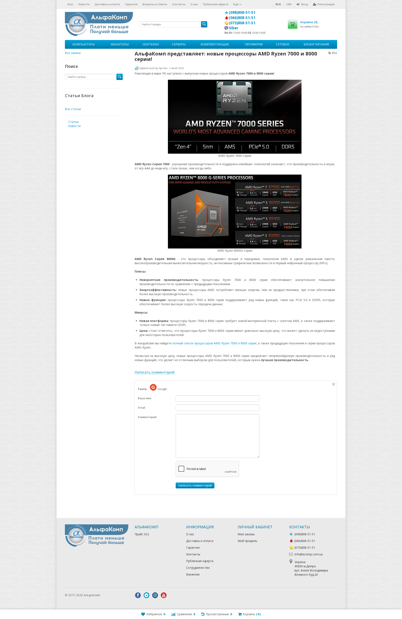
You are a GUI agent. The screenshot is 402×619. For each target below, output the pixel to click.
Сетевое (282, 44)
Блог (70, 4)
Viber (233, 27)
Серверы (179, 44)
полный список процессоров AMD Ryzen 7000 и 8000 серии (214, 343)
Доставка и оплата (107, 4)
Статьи (73, 122)
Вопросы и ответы (155, 4)
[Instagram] (155, 595)
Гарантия (131, 4)
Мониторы (120, 44)
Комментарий (147, 417)
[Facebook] (138, 595)
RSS (334, 53)
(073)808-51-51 (242, 22)
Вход (304, 4)
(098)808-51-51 (242, 12)
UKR (288, 4)
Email (141, 407)
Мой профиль (247, 541)
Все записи (73, 53)
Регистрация (326, 4)
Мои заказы (246, 534)
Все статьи (73, 109)
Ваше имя (144, 398)
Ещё (236, 4)
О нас (194, 4)
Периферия (254, 44)
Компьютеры (83, 44)
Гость (142, 389)
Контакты (179, 4)
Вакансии (193, 574)
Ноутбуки (151, 44)
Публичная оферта (215, 4)
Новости (84, 4)
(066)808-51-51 (242, 17)
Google (162, 389)
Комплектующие (215, 44)
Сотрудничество (198, 568)
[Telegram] (146, 595)
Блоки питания (316, 44)
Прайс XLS (142, 534)
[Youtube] (163, 595)
